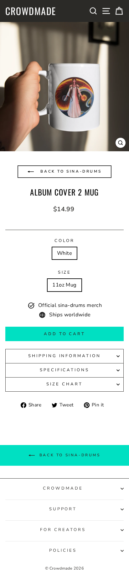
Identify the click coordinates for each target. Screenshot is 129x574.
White (64, 253)
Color (64, 241)
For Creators (63, 530)
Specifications (65, 370)
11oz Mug (64, 284)
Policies (63, 550)
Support (63, 509)
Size (64, 272)
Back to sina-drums (70, 171)
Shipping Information (64, 356)
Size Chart (64, 384)
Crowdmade (30, 11)
